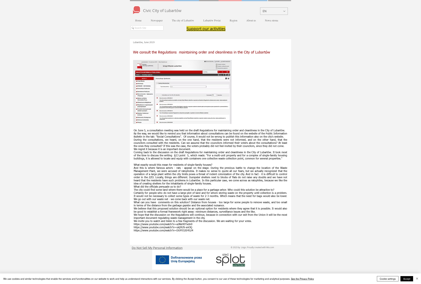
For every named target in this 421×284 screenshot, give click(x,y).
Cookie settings (388, 278)
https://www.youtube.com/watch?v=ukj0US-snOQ (163, 227)
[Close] (417, 278)
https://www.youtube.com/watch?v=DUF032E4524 (163, 230)
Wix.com (270, 247)
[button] (158, 20)
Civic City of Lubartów (162, 10)
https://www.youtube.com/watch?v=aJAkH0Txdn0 (163, 224)
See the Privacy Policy (302, 278)
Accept (406, 278)
